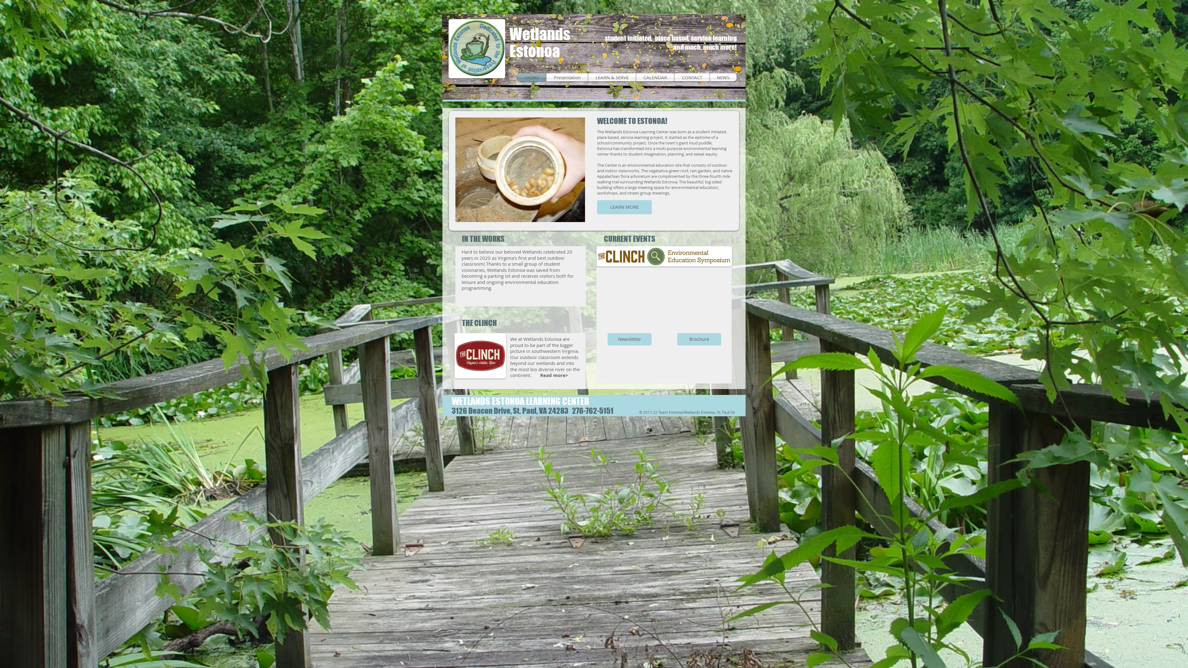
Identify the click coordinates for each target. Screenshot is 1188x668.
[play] (572, 216)
